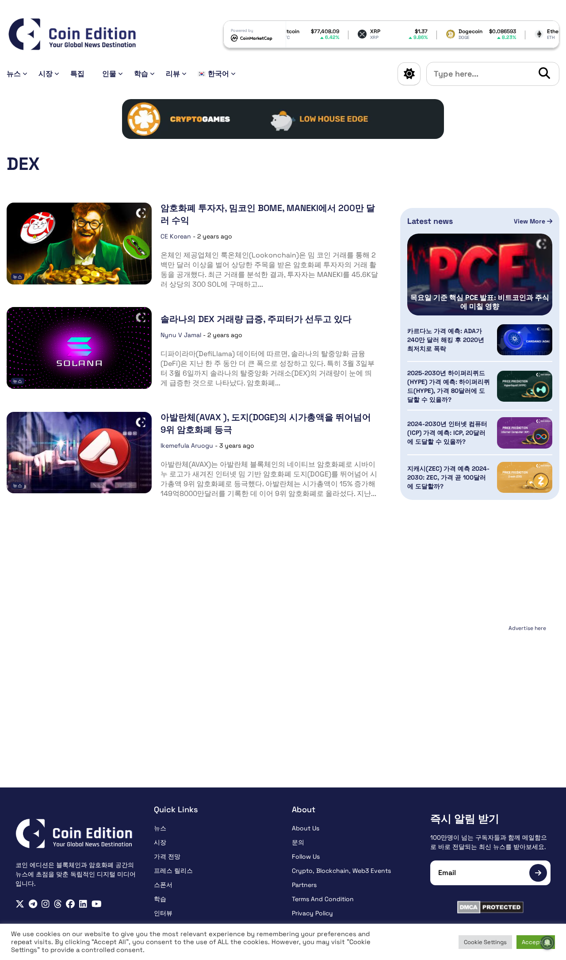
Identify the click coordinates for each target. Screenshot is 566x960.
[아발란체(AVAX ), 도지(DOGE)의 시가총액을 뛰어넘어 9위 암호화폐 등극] (79, 453)
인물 (109, 73)
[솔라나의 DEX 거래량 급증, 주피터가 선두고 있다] (79, 348)
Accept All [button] (536, 942)
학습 (141, 73)
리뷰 (173, 73)
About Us (305, 828)
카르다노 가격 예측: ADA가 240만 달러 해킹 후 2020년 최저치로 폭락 (445, 340)
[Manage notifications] (547, 943)
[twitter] (19, 904)
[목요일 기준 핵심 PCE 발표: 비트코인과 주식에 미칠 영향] (479, 274)
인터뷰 (163, 913)
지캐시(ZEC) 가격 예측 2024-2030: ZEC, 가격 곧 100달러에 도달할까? (448, 477)
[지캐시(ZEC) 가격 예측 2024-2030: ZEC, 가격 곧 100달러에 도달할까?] (524, 477)
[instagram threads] (58, 904)
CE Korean (176, 236)
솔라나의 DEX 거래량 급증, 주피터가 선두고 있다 (256, 319)
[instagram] (46, 904)
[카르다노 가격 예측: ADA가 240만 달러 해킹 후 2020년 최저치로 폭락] (524, 339)
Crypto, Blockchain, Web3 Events (341, 871)
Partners (304, 885)
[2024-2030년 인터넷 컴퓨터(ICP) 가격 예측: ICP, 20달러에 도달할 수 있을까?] (524, 432)
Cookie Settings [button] (485, 942)
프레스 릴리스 (173, 871)
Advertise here (527, 628)
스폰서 (163, 885)
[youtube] (97, 904)
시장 (45, 73)
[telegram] (33, 904)
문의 (298, 842)
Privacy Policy (312, 913)
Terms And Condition (323, 899)
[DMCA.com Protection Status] (490, 907)
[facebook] (70, 904)
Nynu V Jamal (181, 335)
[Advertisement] (479, 689)
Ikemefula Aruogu (187, 445)
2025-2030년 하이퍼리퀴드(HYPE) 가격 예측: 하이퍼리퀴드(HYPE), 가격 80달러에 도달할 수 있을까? (448, 386)
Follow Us (306, 856)
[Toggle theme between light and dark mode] (409, 73)
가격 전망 (167, 856)
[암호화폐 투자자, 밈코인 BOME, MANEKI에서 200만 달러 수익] (79, 243)
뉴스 (14, 73)
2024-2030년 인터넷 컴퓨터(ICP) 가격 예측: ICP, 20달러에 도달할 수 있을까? (447, 432)
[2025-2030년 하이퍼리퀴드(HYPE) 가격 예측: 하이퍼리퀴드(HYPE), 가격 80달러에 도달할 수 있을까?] (524, 386)
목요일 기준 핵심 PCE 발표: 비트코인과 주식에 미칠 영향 (479, 302)
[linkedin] (83, 904)
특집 (77, 73)
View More (530, 221)
